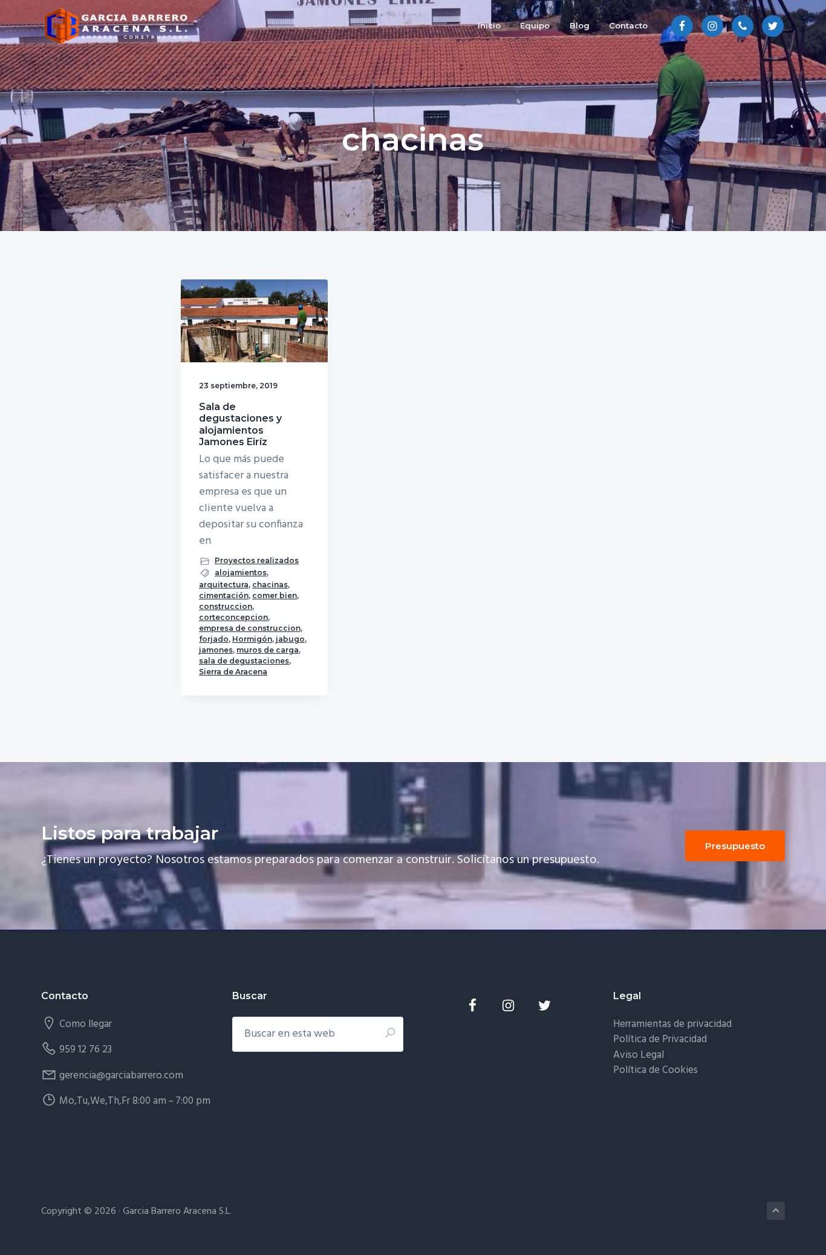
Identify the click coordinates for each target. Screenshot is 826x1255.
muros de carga (267, 649)
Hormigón (252, 639)
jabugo (290, 639)
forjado (214, 639)
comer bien (274, 595)
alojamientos (241, 572)
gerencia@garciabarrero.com (121, 1076)
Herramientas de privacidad (672, 1024)
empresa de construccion (250, 628)
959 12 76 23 (85, 1049)
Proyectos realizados (257, 560)
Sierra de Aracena (233, 671)
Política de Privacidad (660, 1039)
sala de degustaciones (244, 660)
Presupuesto (735, 846)
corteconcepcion (233, 617)
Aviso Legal (638, 1055)
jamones (216, 649)
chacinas (270, 584)
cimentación (224, 595)
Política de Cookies (655, 1070)
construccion (225, 606)
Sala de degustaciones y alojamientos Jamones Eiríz (240, 424)
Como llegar (85, 1024)
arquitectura (224, 584)
